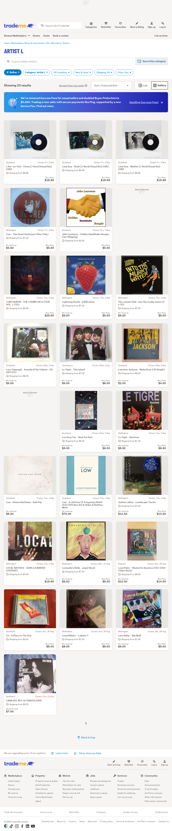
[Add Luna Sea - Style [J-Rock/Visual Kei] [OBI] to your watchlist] (107, 125)
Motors (66, 775)
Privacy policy (106, 821)
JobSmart (94, 789)
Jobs (92, 775)
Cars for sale (69, 781)
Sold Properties (42, 785)
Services (122, 775)
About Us (61, 821)
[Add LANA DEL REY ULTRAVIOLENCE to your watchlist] (51, 659)
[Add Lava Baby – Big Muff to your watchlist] (163, 594)
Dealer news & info (71, 793)
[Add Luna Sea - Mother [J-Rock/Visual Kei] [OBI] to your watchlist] (163, 125)
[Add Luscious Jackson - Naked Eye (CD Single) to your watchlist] (163, 328)
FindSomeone (161, 812)
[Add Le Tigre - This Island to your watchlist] (107, 328)
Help (147, 781)
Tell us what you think (89, 753)
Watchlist (128, 764)
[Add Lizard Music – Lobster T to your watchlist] (107, 594)
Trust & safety (151, 789)
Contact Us (163, 821)
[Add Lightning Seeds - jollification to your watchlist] (107, 260)
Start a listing (114, 764)
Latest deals (14, 781)
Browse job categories (100, 781)
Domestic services (126, 785)
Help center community (156, 801)
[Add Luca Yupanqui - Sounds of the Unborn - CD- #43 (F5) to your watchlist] (51, 328)
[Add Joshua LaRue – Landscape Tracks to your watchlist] (163, 460)
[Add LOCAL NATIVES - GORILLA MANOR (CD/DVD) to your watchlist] (51, 526)
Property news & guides (46, 781)
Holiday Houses (130, 812)
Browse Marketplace (15, 35)
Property (40, 775)
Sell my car (68, 797)
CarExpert (101, 812)
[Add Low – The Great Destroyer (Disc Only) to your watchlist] (51, 192)
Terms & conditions (125, 821)
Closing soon (14, 789)
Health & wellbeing (126, 793)
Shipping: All (103, 72)
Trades (120, 781)
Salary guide (96, 797)
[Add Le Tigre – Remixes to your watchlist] (163, 395)
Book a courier (61, 35)
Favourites (142, 764)
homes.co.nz (46, 812)
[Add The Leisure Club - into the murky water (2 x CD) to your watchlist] (163, 260)
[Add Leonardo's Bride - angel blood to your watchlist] (107, 526)
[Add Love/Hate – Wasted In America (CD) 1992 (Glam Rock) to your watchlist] (163, 526)
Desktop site (48, 821)
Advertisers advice (99, 793)
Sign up (152, 26)
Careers (72, 821)
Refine (13, 72)
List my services (125, 797)
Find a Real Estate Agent (44, 799)
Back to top (88, 737)
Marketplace (15, 775)
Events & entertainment (128, 789)
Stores (36, 35)
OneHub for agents (44, 793)
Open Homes (41, 789)
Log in (163, 26)
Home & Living (15, 797)
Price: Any (123, 72)
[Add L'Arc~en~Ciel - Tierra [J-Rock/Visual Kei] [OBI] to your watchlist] (51, 125)
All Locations (60, 72)
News (82, 821)
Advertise (92, 821)
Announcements (152, 785)
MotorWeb (74, 812)
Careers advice (97, 785)
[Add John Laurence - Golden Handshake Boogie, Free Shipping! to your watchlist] (107, 192)
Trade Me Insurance (13, 812)
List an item (161, 35)
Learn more (62, 753)
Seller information (153, 797)
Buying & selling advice (73, 789)
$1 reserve (13, 793)
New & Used (82, 72)
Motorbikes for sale (72, 785)
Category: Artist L (35, 72)
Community (151, 775)
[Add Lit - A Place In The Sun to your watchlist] (51, 594)
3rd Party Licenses (153, 793)
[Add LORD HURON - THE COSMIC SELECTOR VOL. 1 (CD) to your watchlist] (51, 260)
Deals (46, 35)
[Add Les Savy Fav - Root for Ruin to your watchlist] (107, 395)
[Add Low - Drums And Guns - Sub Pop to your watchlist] (51, 460)
